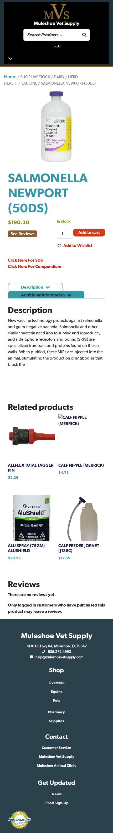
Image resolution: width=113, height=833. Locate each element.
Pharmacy (56, 712)
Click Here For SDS (25, 260)
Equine (57, 692)
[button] (74, 245)
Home (10, 77)
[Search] (84, 35)
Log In (56, 46)
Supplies (56, 721)
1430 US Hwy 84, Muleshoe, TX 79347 (56, 646)
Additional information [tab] (43, 295)
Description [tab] (32, 287)
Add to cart (89, 232)
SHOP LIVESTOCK (35, 77)
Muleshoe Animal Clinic (56, 766)
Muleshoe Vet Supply (56, 757)
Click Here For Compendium (34, 266)
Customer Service (56, 748)
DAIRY (59, 77)
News (56, 794)
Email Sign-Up (56, 803)
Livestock (57, 683)
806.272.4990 (59, 652)
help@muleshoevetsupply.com (59, 657)
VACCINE (29, 83)
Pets (56, 701)
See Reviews (22, 234)
